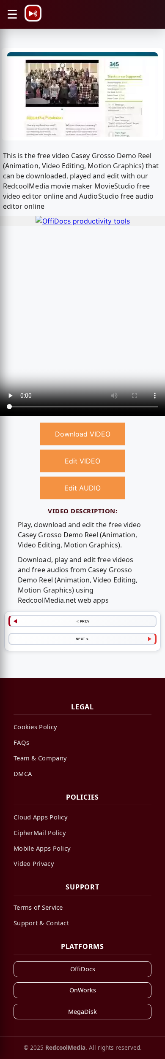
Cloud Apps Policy (41, 817)
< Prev (83, 621)
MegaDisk (82, 1012)
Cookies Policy (35, 726)
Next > (82, 639)
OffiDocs (82, 969)
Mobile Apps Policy (42, 848)
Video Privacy (34, 863)
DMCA (23, 773)
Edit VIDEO (82, 461)
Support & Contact (41, 923)
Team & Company (40, 758)
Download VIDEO (82, 434)
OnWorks (82, 990)
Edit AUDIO (82, 488)
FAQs (21, 742)
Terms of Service (38, 907)
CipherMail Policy (40, 832)
